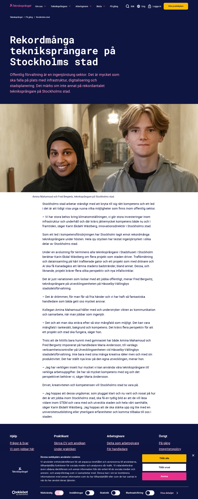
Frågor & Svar (19, 443)
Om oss (39, 6)
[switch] (89, 492)
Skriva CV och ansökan (69, 443)
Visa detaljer (167, 493)
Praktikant (61, 436)
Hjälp (13, 436)
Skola (99, 6)
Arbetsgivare (81, 6)
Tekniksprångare (59, 6)
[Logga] (21, 6)
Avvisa (164, 476)
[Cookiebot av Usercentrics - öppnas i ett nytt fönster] (20, 493)
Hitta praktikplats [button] (175, 6)
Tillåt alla (164, 458)
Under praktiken (65, 449)
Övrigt (163, 436)
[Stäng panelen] (193, 455)
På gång (114, 6)
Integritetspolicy (170, 449)
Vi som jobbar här (22, 449)
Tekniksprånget (16, 17)
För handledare (117, 449)
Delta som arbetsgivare (123, 443)
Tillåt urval (164, 467)
